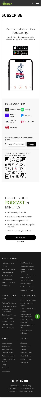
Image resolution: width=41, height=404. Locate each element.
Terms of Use (11, 388)
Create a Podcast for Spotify (27, 270)
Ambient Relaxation (8, 328)
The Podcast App (8, 276)
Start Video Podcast (27, 266)
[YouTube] (26, 381)
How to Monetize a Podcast (26, 304)
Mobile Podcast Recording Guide (26, 315)
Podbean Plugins (8, 321)
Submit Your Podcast (9, 315)
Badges (4, 365)
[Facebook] (13, 381)
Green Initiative (25, 356)
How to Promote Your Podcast (27, 310)
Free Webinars (7, 349)
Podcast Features (8, 263)
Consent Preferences (26, 388)
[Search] (32, 3)
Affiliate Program (26, 359)
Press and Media (26, 353)
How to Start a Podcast (28, 300)
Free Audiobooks (8, 325)
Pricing (4, 266)
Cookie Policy (26, 386)
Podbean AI (6, 285)
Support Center (7, 343)
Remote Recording (8, 282)
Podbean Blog (25, 346)
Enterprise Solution (8, 269)
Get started (20, 237)
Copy (32, 144)
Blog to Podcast (25, 284)
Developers (6, 371)
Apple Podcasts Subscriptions (7, 310)
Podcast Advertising (9, 303)
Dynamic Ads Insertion (9, 306)
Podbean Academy (8, 356)
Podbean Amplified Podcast (8, 360)
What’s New (6, 346)
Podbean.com (28, 391)
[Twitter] (18, 381)
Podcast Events (7, 353)
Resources (5, 368)
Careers (23, 349)
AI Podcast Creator (26, 280)
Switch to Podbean (8, 318)
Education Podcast (26, 290)
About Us (23, 343)
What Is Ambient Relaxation (26, 332)
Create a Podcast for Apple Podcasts (27, 276)
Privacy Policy (14, 386)
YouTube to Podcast (27, 287)
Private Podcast (7, 273)
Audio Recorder (7, 279)
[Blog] (22, 381)
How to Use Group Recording (26, 321)
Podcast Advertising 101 (27, 326)
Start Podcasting (26, 263)
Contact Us (24, 362)
